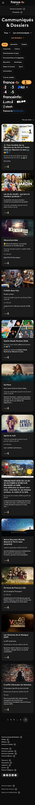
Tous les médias (8, 77)
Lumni (3, 767)
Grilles (3, 739)
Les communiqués (21, 33)
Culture (17, 49)
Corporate (7, 49)
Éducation (6, 62)
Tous (6, 33)
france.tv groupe (7, 751)
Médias (4, 742)
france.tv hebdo (7, 744)
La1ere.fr (4, 765)
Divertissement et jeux (11, 53)
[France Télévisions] (17, 3)
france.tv (4, 760)
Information (7, 71)
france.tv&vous (6, 756)
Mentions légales (6, 785)
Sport (21, 67)
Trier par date (26, 120)
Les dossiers (16, 38)
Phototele (16, 12)
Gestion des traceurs (7, 789)
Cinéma (24, 44)
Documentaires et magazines (13, 58)
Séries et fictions (9, 67)
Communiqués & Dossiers (10, 737)
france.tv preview (16, 9)
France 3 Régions (7, 770)
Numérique (18, 62)
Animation (14, 44)
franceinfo (5, 763)
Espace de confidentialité (9, 792)
